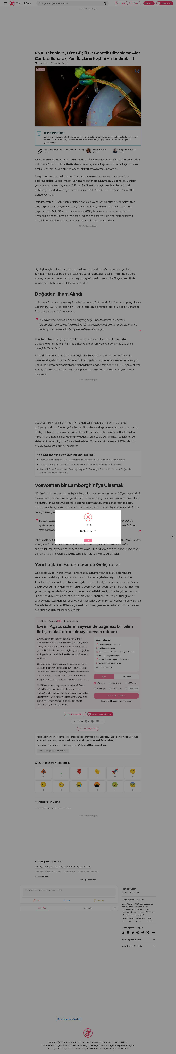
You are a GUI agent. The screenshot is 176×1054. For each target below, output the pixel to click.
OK (88, 540)
